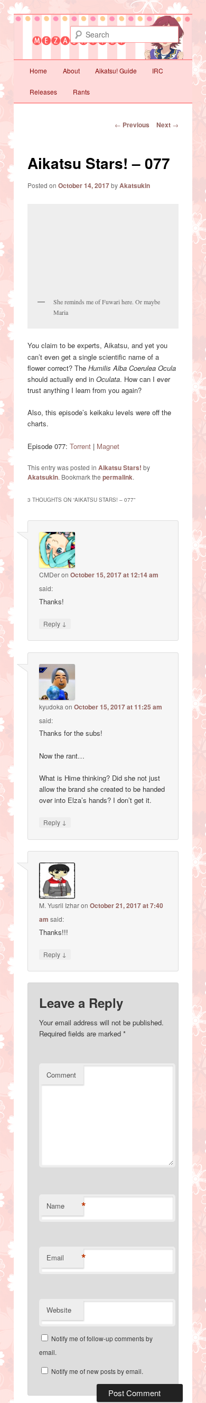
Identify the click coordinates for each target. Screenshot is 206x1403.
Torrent (80, 446)
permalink (117, 477)
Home (38, 70)
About (71, 70)
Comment (61, 1075)
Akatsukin (134, 185)
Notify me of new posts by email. (97, 1371)
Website (58, 1310)
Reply (55, 623)
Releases (43, 91)
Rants (81, 91)
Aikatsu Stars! (120, 467)
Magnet (108, 446)
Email (64, 1257)
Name (64, 1206)
